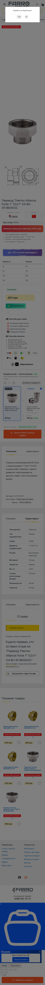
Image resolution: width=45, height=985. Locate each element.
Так (19, 17)
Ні (26, 17)
